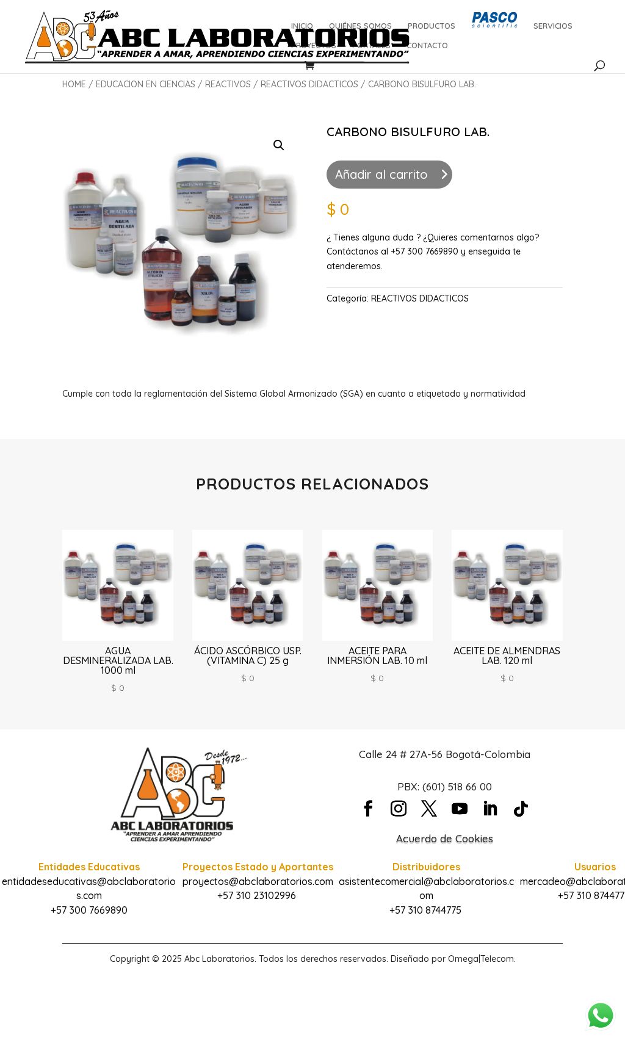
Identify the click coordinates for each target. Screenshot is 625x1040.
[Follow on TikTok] (520, 809)
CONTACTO (427, 45)
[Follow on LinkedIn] (490, 809)
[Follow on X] (429, 809)
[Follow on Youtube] (459, 809)
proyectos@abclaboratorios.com (257, 881)
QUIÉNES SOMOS (360, 26)
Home (74, 84)
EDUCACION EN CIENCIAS (145, 84)
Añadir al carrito (381, 174)
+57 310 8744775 (425, 910)
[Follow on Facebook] (368, 809)
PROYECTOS (313, 45)
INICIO (302, 26)
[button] (279, 145)
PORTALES (371, 45)
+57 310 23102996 (256, 895)
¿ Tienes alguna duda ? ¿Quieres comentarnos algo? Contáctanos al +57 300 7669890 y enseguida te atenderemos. (433, 252)
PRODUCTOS (431, 26)
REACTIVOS (228, 84)
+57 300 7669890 (89, 910)
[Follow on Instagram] (398, 809)
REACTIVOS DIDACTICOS (309, 84)
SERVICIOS (553, 26)
